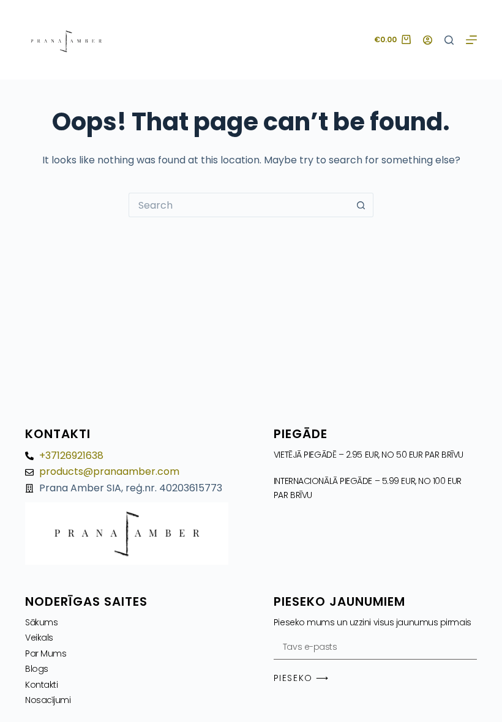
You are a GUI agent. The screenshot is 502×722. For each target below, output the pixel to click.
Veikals (39, 637)
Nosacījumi (48, 700)
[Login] (427, 40)
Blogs (36, 669)
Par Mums (45, 653)
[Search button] (361, 205)
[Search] (449, 40)
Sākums (41, 622)
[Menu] (471, 39)
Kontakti (41, 685)
